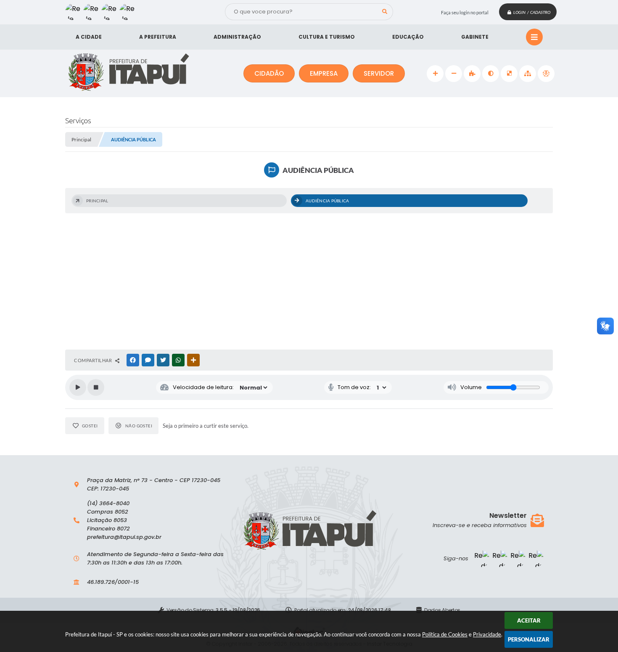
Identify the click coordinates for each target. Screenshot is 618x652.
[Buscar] (384, 11)
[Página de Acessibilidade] (546, 73)
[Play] (77, 387)
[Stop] (95, 387)
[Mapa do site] (527, 73)
